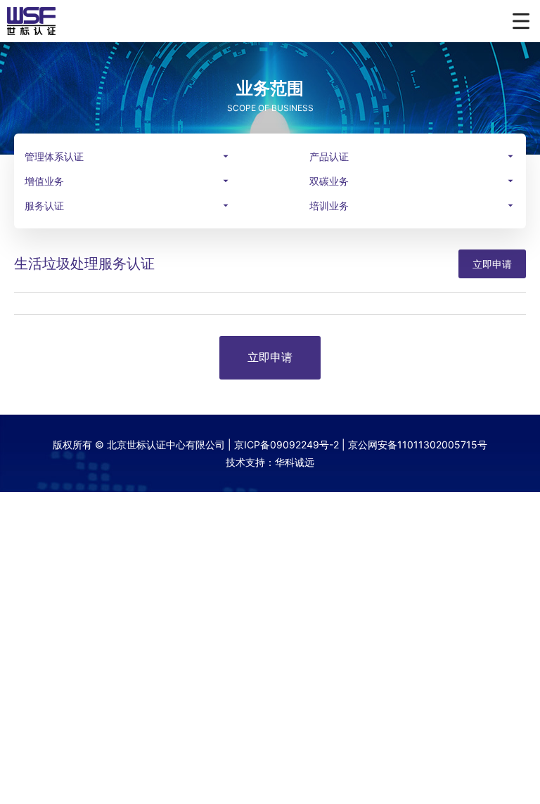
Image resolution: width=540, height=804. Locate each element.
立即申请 (492, 264)
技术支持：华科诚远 (270, 462)
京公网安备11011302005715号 (417, 444)
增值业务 (44, 181)
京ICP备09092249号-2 (286, 444)
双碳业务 (329, 181)
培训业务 (329, 206)
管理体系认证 (54, 156)
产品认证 (329, 156)
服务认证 (44, 206)
